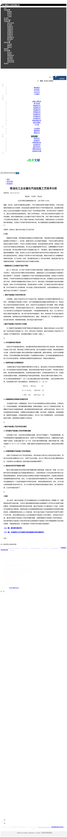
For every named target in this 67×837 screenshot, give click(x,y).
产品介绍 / (8, 609)
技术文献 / (8, 621)
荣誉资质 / (8, 617)
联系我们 (7, 628)
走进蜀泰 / (8, 605)
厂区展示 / (8, 624)
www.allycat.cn (14, 588)
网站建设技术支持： (58, 827)
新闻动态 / (8, 613)
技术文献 (10, 181)
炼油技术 (10, 184)
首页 (8, 179)
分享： (5, 538)
